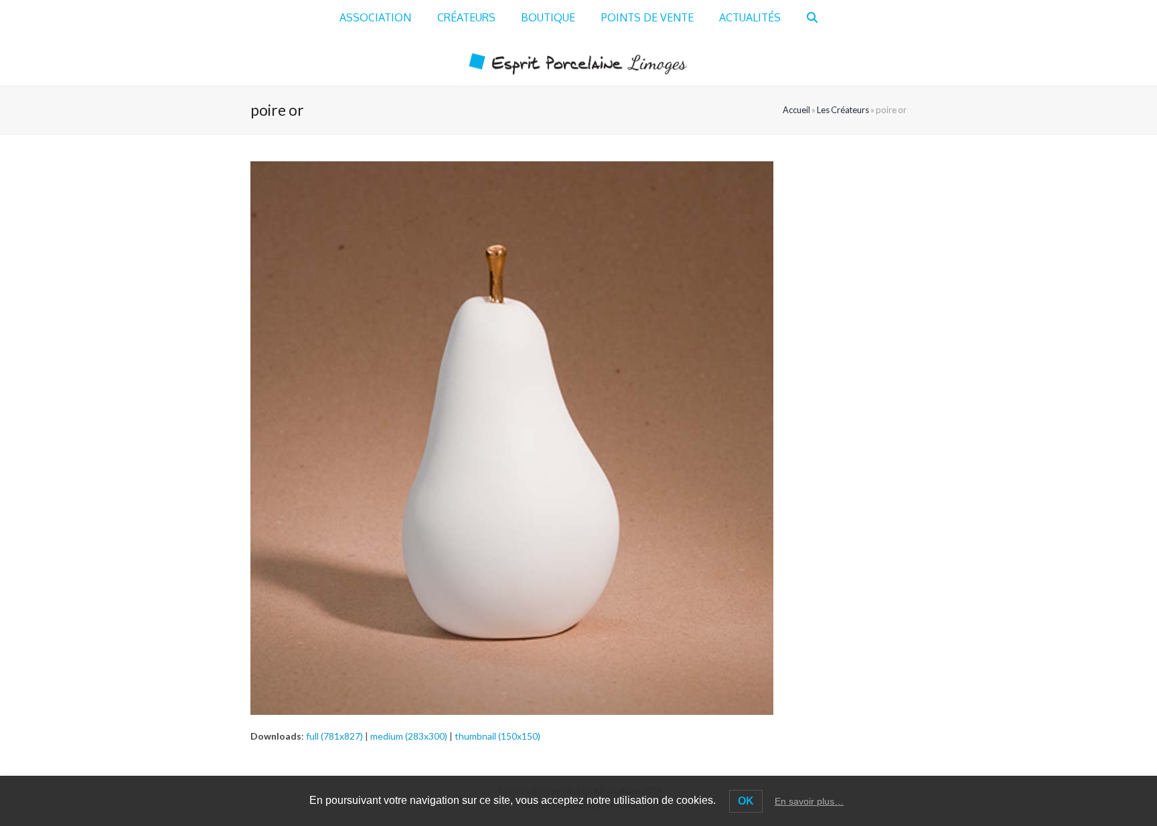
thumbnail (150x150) (497, 736)
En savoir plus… (809, 801)
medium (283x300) (408, 736)
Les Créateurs (843, 109)
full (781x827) (334, 736)
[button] (812, 18)
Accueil (796, 109)
